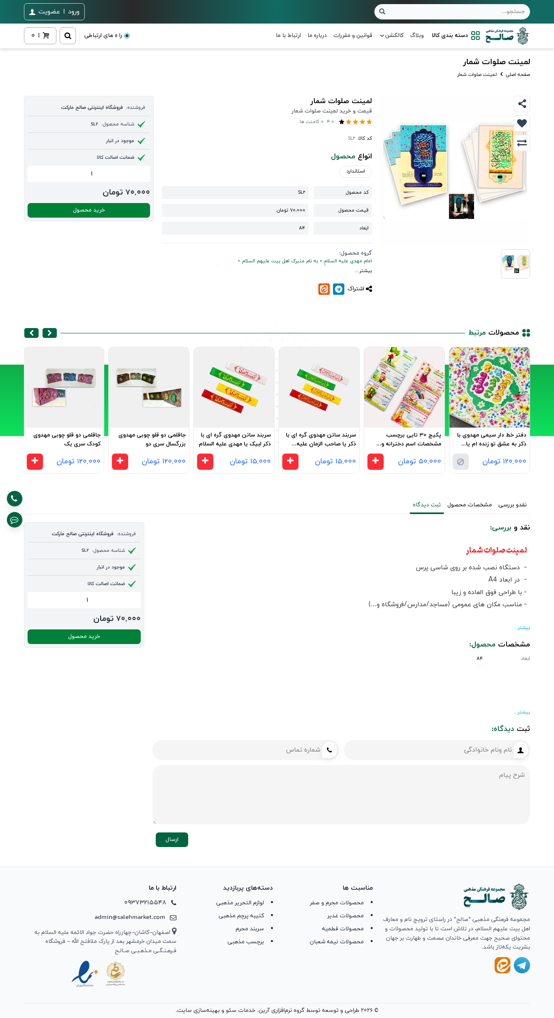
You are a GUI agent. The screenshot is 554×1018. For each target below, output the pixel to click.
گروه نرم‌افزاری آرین (282, 1010)
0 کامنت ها (312, 122)
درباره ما (317, 35)
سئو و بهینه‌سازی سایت (206, 1010)
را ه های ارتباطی (103, 35)
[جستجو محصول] (382, 12)
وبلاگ (417, 35)
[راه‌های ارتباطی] (14, 520)
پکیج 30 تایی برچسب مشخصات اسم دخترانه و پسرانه (411, 440)
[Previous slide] (49, 333)
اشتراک (356, 289)
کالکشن (394, 35)
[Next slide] (31, 333)
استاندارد (355, 171)
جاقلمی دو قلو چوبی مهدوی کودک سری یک (67, 439)
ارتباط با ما (288, 35)
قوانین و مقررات (352, 35)
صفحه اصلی (517, 74)
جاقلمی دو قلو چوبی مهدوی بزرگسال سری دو (152, 439)
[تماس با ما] (14, 499)
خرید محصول (89, 210)
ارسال (171, 839)
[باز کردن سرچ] (68, 35)
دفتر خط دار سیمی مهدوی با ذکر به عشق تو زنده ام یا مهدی (491, 440)
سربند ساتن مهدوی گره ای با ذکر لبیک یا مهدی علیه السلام (235, 439)
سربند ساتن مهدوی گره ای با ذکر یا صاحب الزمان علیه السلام (321, 440)
